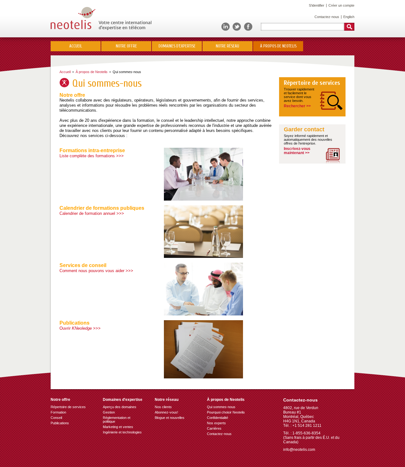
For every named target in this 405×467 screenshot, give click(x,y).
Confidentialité (217, 418)
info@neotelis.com (299, 449)
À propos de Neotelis (92, 72)
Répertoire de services (312, 82)
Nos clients (163, 407)
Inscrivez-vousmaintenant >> (297, 150)
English (348, 17)
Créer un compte (341, 5)
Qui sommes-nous (221, 407)
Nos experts (216, 423)
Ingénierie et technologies (122, 432)
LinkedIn (225, 26)
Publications (60, 423)
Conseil (56, 418)
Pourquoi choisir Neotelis (226, 412)
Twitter (237, 26)
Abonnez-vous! (166, 412)
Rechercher (349, 27)
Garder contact (304, 130)
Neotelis (101, 18)
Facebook (248, 26)
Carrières (214, 428)
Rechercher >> (297, 106)
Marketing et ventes (118, 427)
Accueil (75, 46)
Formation (58, 412)
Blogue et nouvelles (169, 418)
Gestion (109, 412)
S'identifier (316, 5)
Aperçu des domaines (119, 407)
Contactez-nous (327, 17)
